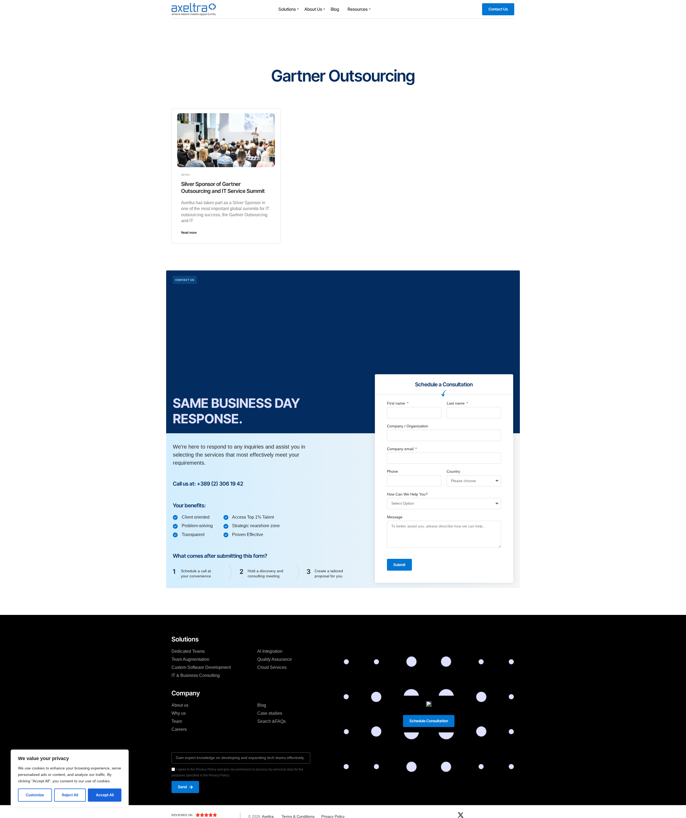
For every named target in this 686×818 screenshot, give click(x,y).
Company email (401, 449)
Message (394, 517)
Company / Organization (407, 426)
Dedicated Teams (188, 651)
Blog (335, 9)
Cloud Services (271, 667)
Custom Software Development (201, 667)
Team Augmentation (190, 659)
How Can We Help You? (407, 494)
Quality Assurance (274, 659)
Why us (179, 713)
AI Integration (269, 651)
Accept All (105, 795)
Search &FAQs (271, 721)
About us (180, 705)
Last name (456, 403)
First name (396, 403)
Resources (358, 9)
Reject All (70, 795)
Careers (179, 729)
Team (177, 721)
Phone (392, 471)
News (185, 174)
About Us (313, 9)
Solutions (287, 9)
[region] (70, 778)
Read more (189, 232)
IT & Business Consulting (196, 675)
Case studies (269, 713)
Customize (35, 795)
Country (453, 471)
